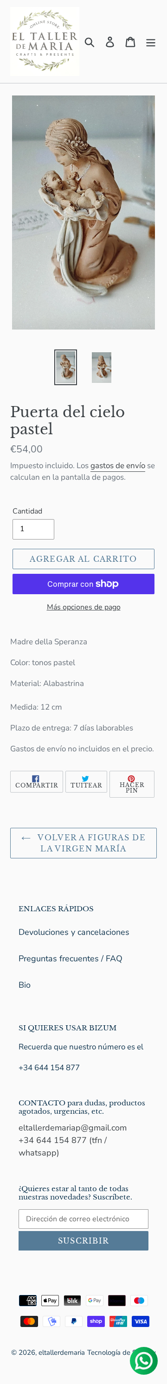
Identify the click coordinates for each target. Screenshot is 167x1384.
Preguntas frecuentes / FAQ (70, 958)
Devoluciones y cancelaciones (74, 932)
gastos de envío (117, 465)
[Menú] (151, 41)
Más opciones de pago (84, 607)
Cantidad (27, 511)
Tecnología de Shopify (121, 1352)
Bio (25, 984)
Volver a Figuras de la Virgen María (90, 843)
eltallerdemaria (62, 1352)
